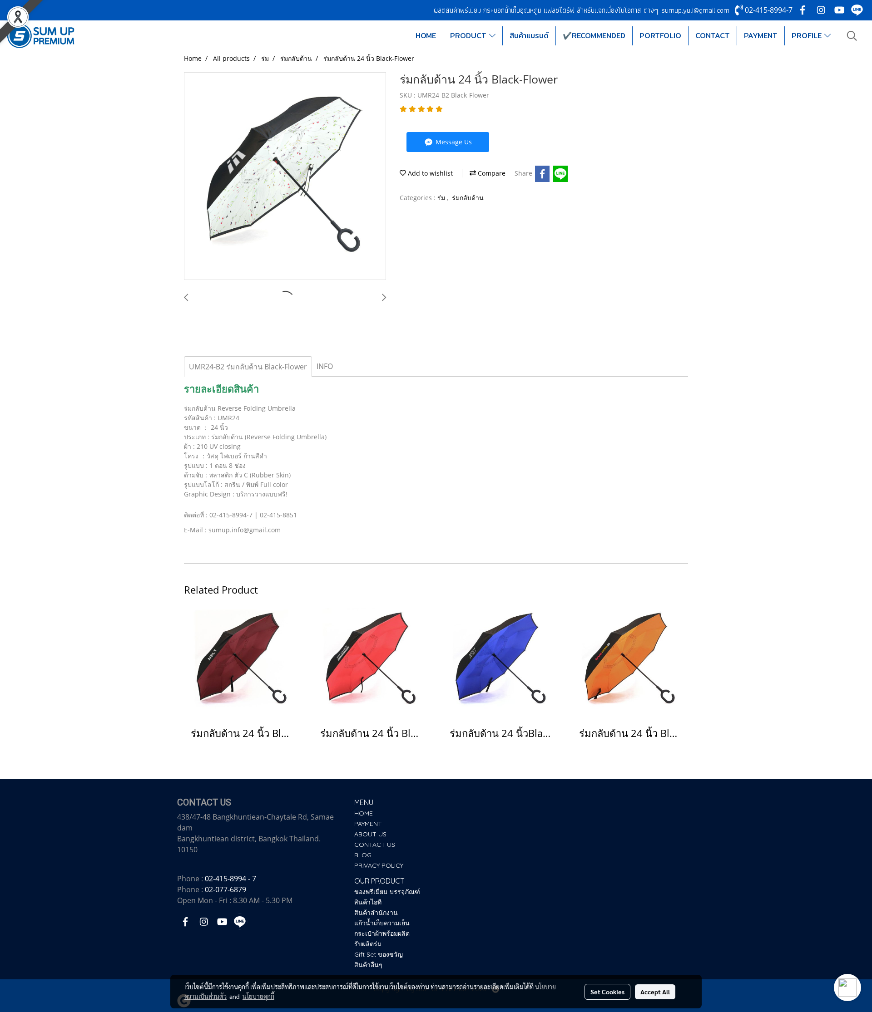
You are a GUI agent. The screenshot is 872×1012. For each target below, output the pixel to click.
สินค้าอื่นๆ (368, 965)
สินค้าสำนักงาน (376, 913)
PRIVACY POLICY (378, 865)
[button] (852, 35)
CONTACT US (374, 844)
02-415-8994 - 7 (230, 879)
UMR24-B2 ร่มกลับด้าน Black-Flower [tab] (248, 367)
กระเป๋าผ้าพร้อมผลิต (382, 933)
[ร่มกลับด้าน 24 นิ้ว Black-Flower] (285, 176)
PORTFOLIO (660, 35)
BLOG (363, 855)
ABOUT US (370, 834)
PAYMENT (761, 35)
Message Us (453, 142)
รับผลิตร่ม (368, 944)
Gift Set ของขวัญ (378, 954)
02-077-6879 (225, 889)
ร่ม (442, 197)
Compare (490, 173)
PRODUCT (469, 35)
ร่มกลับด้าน (468, 197)
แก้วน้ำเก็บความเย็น (382, 923)
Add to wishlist (429, 173)
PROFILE (808, 35)
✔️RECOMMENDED (594, 35)
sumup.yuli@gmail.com (695, 10)
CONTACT (712, 35)
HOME (426, 35)
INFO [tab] (325, 366)
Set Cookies (607, 991)
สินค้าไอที (368, 902)
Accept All (655, 991)
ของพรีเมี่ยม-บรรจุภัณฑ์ (387, 892)
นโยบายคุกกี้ (258, 996)
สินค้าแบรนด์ (529, 35)
